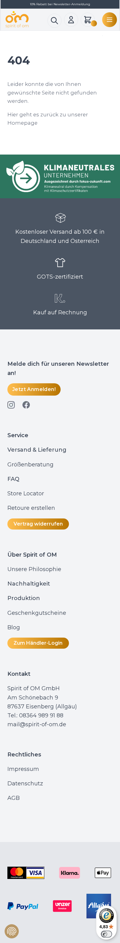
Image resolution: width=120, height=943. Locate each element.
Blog (14, 627)
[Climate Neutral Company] (60, 176)
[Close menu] (101, 35)
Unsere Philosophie (34, 569)
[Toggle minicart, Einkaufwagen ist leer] (88, 20)
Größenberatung (31, 464)
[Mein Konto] (71, 20)
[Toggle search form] (54, 20)
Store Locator (25, 493)
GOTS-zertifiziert (60, 276)
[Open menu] (108, 19)
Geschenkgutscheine (36, 613)
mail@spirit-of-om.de (36, 724)
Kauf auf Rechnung (60, 312)
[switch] (106, 934)
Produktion (23, 598)
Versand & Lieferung (36, 449)
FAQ (13, 479)
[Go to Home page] (26, 19)
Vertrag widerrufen (38, 524)
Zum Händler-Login (38, 643)
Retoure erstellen (31, 508)
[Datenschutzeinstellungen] (12, 931)
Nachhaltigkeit (28, 583)
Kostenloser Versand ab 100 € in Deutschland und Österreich (60, 236)
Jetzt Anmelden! (34, 389)
